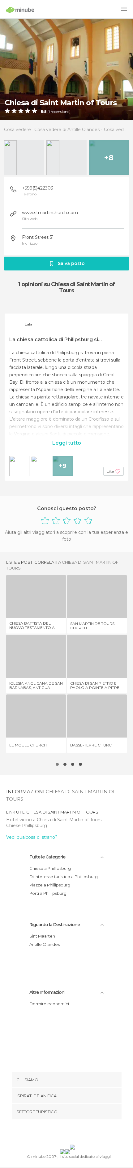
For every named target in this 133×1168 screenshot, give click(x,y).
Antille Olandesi (45, 944)
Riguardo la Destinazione (54, 924)
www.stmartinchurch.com (50, 212)
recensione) (60, 112)
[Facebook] (57, 1133)
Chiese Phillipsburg (26, 825)
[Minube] (20, 9)
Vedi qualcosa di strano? (32, 837)
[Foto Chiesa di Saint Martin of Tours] (66, 69)
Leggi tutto (66, 443)
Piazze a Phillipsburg (49, 884)
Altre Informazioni (47, 992)
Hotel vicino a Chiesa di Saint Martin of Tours (54, 819)
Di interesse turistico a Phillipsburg (63, 876)
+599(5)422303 (37, 188)
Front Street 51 (38, 237)
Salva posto (71, 263)
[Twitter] (65, 1133)
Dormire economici (49, 1003)
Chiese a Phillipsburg (50, 868)
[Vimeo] (73, 1133)
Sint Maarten (42, 936)
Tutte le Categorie (47, 857)
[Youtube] (81, 1133)
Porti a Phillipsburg (47, 893)
